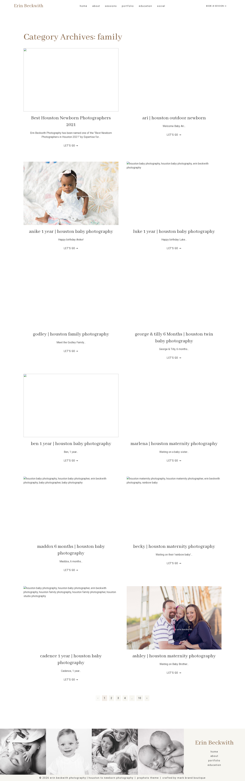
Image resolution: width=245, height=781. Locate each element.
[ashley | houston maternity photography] (174, 618)
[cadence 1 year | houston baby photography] (71, 618)
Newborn (160, 752)
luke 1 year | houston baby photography (174, 231)
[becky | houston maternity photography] (174, 508)
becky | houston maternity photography (174, 547)
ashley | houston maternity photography (174, 656)
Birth (23, 752)
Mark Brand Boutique (191, 777)
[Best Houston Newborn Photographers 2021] (71, 80)
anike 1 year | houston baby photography (71, 231)
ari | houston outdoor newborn (174, 118)
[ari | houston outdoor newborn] (174, 80)
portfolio (128, 6)
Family (114, 752)
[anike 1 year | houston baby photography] (71, 193)
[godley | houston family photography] (71, 296)
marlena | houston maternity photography (174, 444)
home (83, 6)
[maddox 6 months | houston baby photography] (71, 508)
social (161, 6)
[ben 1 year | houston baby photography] (71, 405)
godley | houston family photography (71, 334)
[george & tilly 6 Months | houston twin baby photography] (174, 296)
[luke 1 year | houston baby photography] (174, 193)
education (145, 6)
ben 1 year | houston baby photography (71, 444)
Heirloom (68, 752)
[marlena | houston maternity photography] (174, 405)
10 (139, 698)
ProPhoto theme (148, 777)
